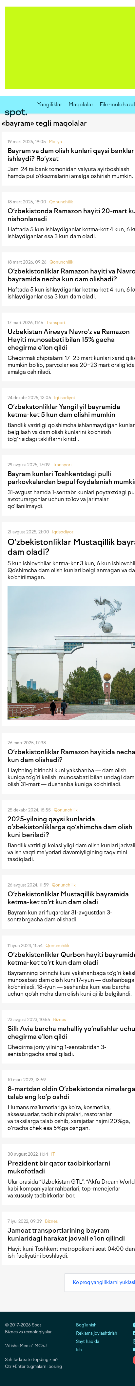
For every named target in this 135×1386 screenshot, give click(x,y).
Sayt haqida (87, 1341)
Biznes (59, 1019)
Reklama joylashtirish (96, 1333)
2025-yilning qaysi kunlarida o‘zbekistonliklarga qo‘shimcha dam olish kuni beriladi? (70, 827)
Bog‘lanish (86, 1324)
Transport (56, 322)
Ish (79, 1349)
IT (53, 1154)
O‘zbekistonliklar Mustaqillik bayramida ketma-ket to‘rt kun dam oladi (68, 898)
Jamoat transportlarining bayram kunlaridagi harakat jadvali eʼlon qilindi (66, 1234)
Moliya (55, 141)
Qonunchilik (61, 201)
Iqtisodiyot (64, 397)
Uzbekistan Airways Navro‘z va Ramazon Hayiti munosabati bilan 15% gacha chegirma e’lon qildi (69, 339)
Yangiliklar (49, 104)
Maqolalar (80, 104)
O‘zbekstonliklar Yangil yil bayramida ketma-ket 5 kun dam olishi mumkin (64, 411)
